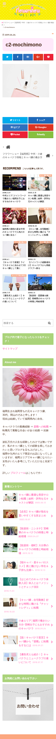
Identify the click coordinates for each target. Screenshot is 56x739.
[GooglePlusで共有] (38, 57)
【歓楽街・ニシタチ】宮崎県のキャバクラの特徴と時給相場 (34, 532)
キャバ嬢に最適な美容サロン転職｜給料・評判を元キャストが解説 (34, 498)
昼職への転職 (41, 426)
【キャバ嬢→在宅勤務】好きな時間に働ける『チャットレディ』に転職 (26, 605)
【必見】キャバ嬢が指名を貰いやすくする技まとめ (34, 515)
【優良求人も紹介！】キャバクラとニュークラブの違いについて (34, 658)
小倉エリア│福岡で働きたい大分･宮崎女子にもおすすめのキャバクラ (34, 624)
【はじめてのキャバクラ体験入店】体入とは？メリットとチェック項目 (26, 585)
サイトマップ (9, 348)
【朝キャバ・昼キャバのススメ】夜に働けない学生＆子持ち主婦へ (34, 566)
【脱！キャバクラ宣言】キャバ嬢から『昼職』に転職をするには (34, 641)
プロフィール (18, 472)
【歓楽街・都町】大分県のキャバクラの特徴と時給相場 (34, 549)
